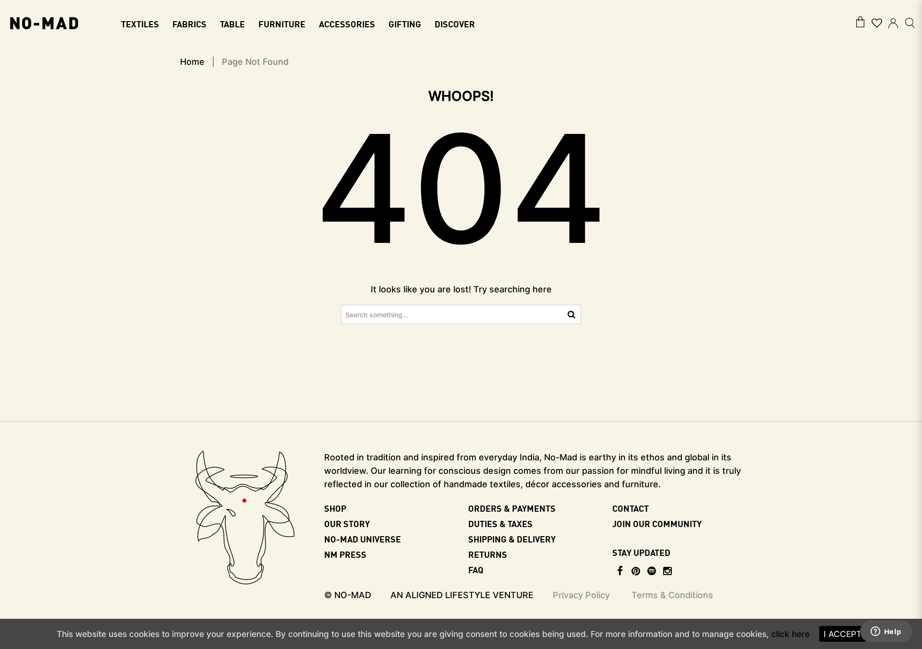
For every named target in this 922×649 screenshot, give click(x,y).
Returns (487, 554)
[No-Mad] (44, 22)
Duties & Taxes (500, 523)
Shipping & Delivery (512, 538)
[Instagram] (668, 571)
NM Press (345, 554)
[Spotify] (652, 571)
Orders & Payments (512, 508)
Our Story (347, 523)
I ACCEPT (842, 634)
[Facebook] (620, 571)
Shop (335, 508)
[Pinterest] (636, 571)
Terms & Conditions (672, 595)
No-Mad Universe (362, 538)
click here (790, 634)
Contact (630, 508)
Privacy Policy (581, 595)
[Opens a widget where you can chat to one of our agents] (886, 632)
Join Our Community (657, 523)
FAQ (476, 569)
